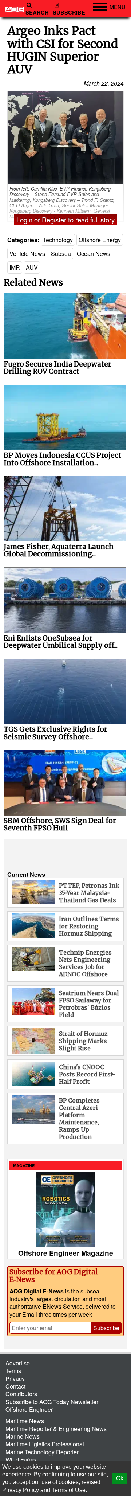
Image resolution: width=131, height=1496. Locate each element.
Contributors (21, 1394)
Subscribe (69, 12)
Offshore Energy (100, 240)
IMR (14, 267)
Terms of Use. (69, 1490)
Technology (58, 240)
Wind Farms (20, 1459)
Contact (15, 1386)
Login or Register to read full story (65, 219)
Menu (118, 7)
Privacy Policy (20, 1490)
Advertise (17, 1363)
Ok (119, 1478)
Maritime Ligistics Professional (44, 1444)
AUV (32, 267)
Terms (13, 1370)
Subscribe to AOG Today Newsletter (51, 1402)
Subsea (61, 253)
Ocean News (93, 253)
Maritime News (24, 1421)
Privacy (15, 1378)
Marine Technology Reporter (42, 1452)
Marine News (22, 1436)
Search (37, 12)
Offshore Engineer (29, 1409)
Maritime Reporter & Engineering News (56, 1428)
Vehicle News (27, 253)
